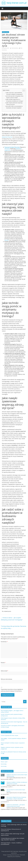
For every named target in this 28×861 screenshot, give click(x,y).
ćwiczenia (7, 148)
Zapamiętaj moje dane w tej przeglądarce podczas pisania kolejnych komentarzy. (12, 690)
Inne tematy (3, 764)
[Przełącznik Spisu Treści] (23, 90)
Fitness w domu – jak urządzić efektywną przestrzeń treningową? (11, 619)
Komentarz (4, 641)
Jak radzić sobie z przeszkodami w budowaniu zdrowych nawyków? (14, 107)
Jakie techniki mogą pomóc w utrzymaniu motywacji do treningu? (14, 100)
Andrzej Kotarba (14, 48)
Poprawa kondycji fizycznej (11, 147)
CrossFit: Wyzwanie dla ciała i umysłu (9, 735)
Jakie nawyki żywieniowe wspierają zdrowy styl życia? (14, 103)
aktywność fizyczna (7, 137)
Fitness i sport (5, 32)
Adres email (4, 671)
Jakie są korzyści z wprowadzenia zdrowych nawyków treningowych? (14, 93)
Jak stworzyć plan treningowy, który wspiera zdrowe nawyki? (14, 96)
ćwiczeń (6, 240)
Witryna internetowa (6, 679)
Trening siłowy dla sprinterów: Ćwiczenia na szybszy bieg (13, 627)
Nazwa (3, 662)
